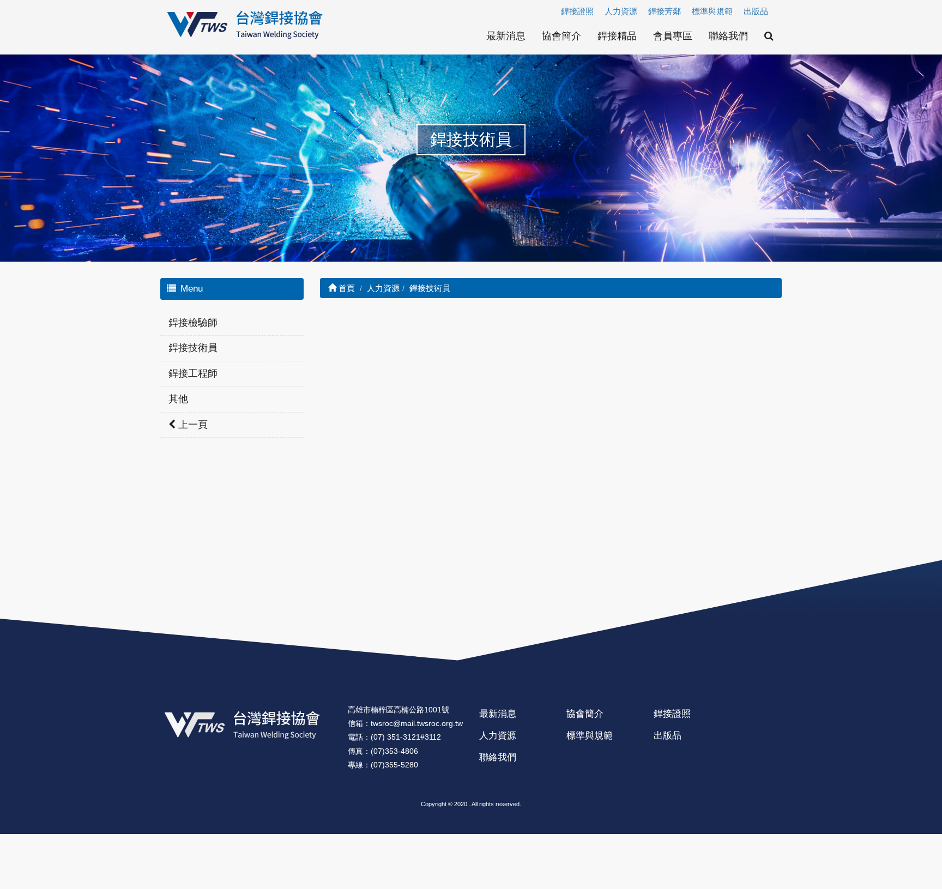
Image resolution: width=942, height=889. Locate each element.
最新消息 (506, 36)
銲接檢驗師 (193, 322)
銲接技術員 (193, 347)
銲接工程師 (193, 373)
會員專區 (672, 36)
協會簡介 (561, 36)
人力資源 (621, 11)
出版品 (756, 11)
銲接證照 (577, 11)
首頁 (345, 288)
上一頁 (192, 424)
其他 (178, 399)
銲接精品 (617, 36)
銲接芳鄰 (664, 11)
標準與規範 (712, 11)
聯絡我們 (728, 36)
